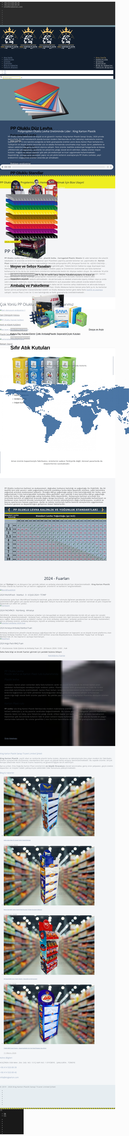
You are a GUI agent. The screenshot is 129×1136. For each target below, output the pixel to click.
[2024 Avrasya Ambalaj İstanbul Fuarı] (12, 623)
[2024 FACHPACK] (5, 605)
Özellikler (8, 63)
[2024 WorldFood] (7, 590)
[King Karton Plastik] (38, 48)
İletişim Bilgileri (11, 67)
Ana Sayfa (8, 57)
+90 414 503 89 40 (12, 4)
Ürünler (7, 61)
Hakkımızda (9, 59)
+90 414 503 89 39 (12, 3)
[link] (21, 77)
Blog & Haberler (11, 65)
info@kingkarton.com (13, 6)
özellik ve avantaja (95, 290)
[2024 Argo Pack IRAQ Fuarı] (5, 639)
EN (5, 73)
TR (5, 71)
